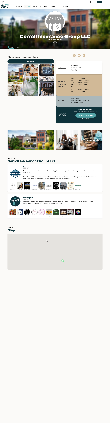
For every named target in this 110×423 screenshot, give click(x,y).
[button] (3, 2)
